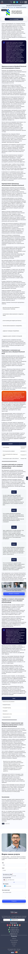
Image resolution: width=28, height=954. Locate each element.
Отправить (14, 901)
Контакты (14, 944)
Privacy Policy (10, 950)
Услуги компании (14, 940)
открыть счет (7, 823)
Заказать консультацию (14, 19)
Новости (14, 938)
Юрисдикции (14, 942)
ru (21, 2)
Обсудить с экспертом (14, 593)
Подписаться (15, 919)
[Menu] (25, 2)
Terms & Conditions (17, 950)
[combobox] (5, 879)
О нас (14, 945)
